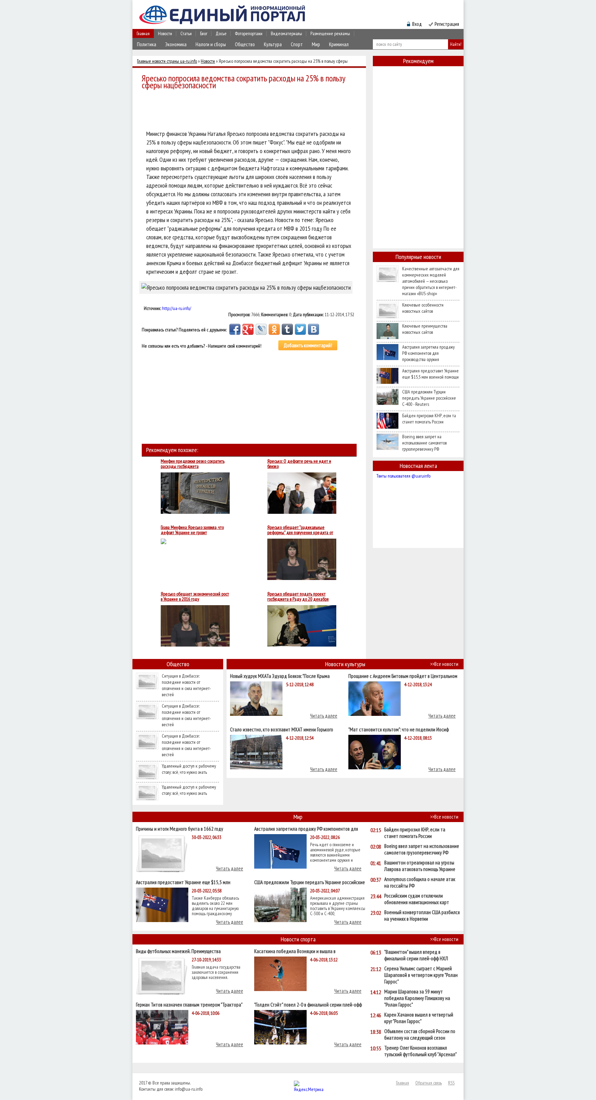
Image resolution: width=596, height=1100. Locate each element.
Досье (221, 33)
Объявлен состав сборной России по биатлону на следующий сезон (419, 1034)
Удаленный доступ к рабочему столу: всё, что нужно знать (189, 769)
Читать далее (323, 715)
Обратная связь (428, 1083)
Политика (146, 44)
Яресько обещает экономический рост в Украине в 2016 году (195, 596)
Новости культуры (345, 664)
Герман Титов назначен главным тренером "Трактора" (189, 1004)
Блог (203, 33)
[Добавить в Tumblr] (287, 329)
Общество (245, 44)
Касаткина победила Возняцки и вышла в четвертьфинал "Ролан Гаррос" (295, 951)
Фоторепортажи (248, 33)
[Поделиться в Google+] (248, 329)
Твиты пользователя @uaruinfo (403, 476)
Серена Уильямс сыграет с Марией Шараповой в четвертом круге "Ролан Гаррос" (421, 975)
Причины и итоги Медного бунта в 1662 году (179, 828)
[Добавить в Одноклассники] (274, 329)
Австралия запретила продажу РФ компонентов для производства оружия (428, 353)
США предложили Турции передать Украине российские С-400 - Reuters (429, 398)
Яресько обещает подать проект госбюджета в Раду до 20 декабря (298, 596)
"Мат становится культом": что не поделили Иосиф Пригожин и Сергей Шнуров (398, 729)
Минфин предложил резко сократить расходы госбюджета (193, 464)
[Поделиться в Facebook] (234, 329)
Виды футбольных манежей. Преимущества (178, 951)
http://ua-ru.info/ (176, 308)
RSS (451, 1083)
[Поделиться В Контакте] (313, 329)
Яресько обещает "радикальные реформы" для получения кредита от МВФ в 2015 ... (300, 530)
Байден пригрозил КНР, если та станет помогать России (429, 418)
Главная (143, 33)
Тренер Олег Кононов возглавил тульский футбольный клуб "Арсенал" (420, 1051)
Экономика (176, 44)
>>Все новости (444, 664)
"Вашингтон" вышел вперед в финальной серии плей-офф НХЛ (416, 955)
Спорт (297, 44)
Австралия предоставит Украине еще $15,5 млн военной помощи (430, 374)
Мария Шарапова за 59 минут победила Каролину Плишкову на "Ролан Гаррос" (417, 998)
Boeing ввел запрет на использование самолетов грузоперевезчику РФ (424, 442)
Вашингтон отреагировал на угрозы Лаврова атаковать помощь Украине (419, 865)
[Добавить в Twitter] (300, 329)
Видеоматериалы (286, 33)
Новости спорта (298, 939)
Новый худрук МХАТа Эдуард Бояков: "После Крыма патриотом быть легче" (280, 676)
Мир (316, 44)
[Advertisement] (251, 111)
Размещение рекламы (330, 33)
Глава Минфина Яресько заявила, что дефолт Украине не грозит (192, 530)
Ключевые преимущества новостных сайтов (424, 329)
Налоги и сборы (211, 44)
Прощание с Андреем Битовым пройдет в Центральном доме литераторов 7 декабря (402, 676)
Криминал (339, 44)
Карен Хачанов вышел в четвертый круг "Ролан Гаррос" (418, 1017)
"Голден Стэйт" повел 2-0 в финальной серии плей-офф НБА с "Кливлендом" (308, 1004)
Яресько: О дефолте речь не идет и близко (299, 464)
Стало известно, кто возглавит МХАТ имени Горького (281, 729)
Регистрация (447, 24)
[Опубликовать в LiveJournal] (261, 329)
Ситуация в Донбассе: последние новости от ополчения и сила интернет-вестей (186, 685)
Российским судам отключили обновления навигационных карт (416, 899)
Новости (165, 33)
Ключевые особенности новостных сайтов (423, 308)
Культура (273, 44)
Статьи (186, 33)
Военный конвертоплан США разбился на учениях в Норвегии (422, 915)
